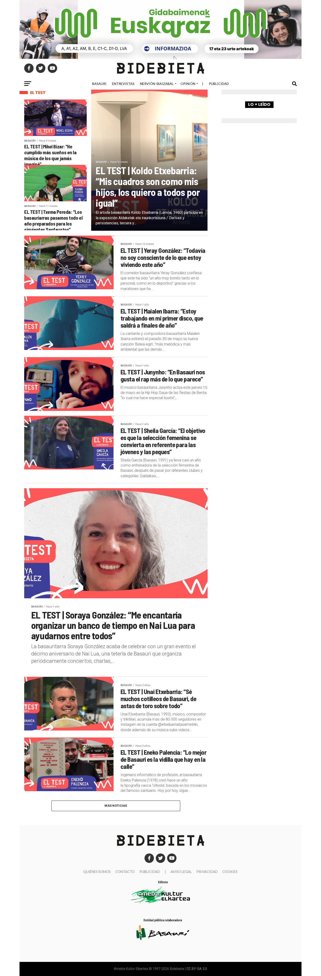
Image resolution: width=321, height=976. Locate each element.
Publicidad (219, 84)
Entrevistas (123, 84)
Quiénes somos (97, 872)
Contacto (125, 872)
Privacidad (207, 872)
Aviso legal (181, 872)
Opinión (187, 84)
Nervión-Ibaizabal (157, 84)
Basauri (99, 84)
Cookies (230, 872)
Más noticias (116, 805)
